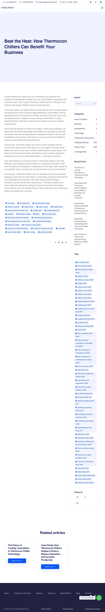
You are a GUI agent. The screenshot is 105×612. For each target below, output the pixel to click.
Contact (88, 593)
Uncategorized (80, 152)
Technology (79, 133)
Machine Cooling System (85, 402)
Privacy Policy (68, 609)
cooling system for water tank (18, 210)
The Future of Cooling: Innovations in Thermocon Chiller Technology (19, 549)
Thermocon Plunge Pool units (43, 228)
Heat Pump (83, 370)
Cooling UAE (37, 210)
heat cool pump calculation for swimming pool (84, 343)
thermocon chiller (13, 225)
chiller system (43, 207)
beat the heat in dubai (42, 203)
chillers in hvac (85, 290)
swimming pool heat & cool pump (19, 221)
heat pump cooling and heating (18, 217)
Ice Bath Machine (85, 393)
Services (39, 593)
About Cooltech (80, 119)
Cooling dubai (57, 207)
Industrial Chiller (84, 397)
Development (79, 129)
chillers (82, 283)
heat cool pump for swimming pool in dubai (83, 360)
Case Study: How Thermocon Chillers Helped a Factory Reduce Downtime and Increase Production (51, 552)
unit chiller (61, 228)
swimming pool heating (43, 221)
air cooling (11, 203)
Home (6, 593)
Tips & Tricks (79, 147)
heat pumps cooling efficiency (83, 388)
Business (78, 124)
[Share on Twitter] (59, 242)
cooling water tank (53, 210)
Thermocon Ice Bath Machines (18, 228)
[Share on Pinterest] (62, 242)
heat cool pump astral (84, 334)
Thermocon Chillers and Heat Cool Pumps (85, 443)
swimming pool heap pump (43, 217)
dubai (37, 214)
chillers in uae (84, 294)
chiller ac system (13, 207)
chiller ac (83, 276)
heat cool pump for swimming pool (83, 351)
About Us (51, 593)
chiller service (28, 207)
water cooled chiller (14, 232)
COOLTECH (8, 7)
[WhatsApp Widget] (99, 598)
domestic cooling (24, 214)
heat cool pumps (50, 214)
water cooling (30, 232)
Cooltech (11, 214)
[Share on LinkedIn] (66, 242)
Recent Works (65, 593)
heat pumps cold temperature (82, 381)
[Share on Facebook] (55, 242)
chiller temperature (86, 301)
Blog (78, 593)
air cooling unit (24, 203)
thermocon (83, 434)
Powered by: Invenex (93, 609)
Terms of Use (46, 609)
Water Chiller (83, 472)
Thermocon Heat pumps (32, 225)
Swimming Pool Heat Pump (83, 429)
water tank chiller (46, 232)
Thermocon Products (22, 593)
